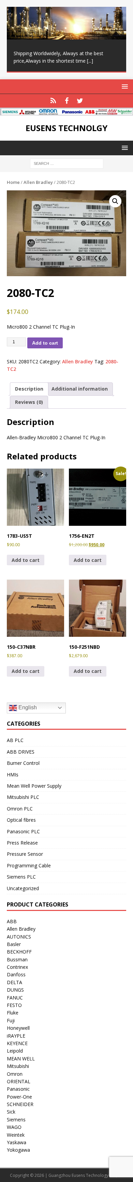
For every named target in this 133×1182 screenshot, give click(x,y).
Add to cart (45, 343)
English (27, 707)
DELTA (14, 982)
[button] (115, 201)
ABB (12, 921)
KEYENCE (17, 1043)
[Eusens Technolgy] (66, 111)
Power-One (19, 1096)
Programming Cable (29, 865)
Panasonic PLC (23, 831)
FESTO (14, 1005)
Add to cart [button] (26, 560)
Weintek (16, 1135)
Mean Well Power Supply (34, 786)
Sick (11, 1111)
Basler (14, 944)
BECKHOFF (19, 951)
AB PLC (15, 740)
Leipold (15, 1050)
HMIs (12, 774)
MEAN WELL (21, 1058)
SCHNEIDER (20, 1104)
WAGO (14, 1127)
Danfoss (16, 974)
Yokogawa (18, 1150)
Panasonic (18, 1089)
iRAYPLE (16, 1036)
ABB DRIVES (20, 751)
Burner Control (23, 763)
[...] (90, 61)
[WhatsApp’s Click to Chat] (53, 101)
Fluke (12, 1012)
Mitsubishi (18, 1066)
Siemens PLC (21, 876)
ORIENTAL (18, 1081)
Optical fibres (21, 820)
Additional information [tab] (79, 388)
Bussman (17, 959)
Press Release (22, 842)
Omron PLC (20, 808)
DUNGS (15, 990)
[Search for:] (66, 163)
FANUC (15, 997)
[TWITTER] (80, 101)
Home (13, 182)
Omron (15, 1074)
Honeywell (18, 1028)
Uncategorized (23, 888)
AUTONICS (19, 936)
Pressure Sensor (25, 854)
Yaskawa (16, 1142)
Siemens (16, 1119)
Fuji (11, 1020)
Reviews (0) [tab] (29, 402)
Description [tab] (29, 388)
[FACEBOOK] (67, 101)
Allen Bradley (38, 182)
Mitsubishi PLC (23, 797)
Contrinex (17, 967)
